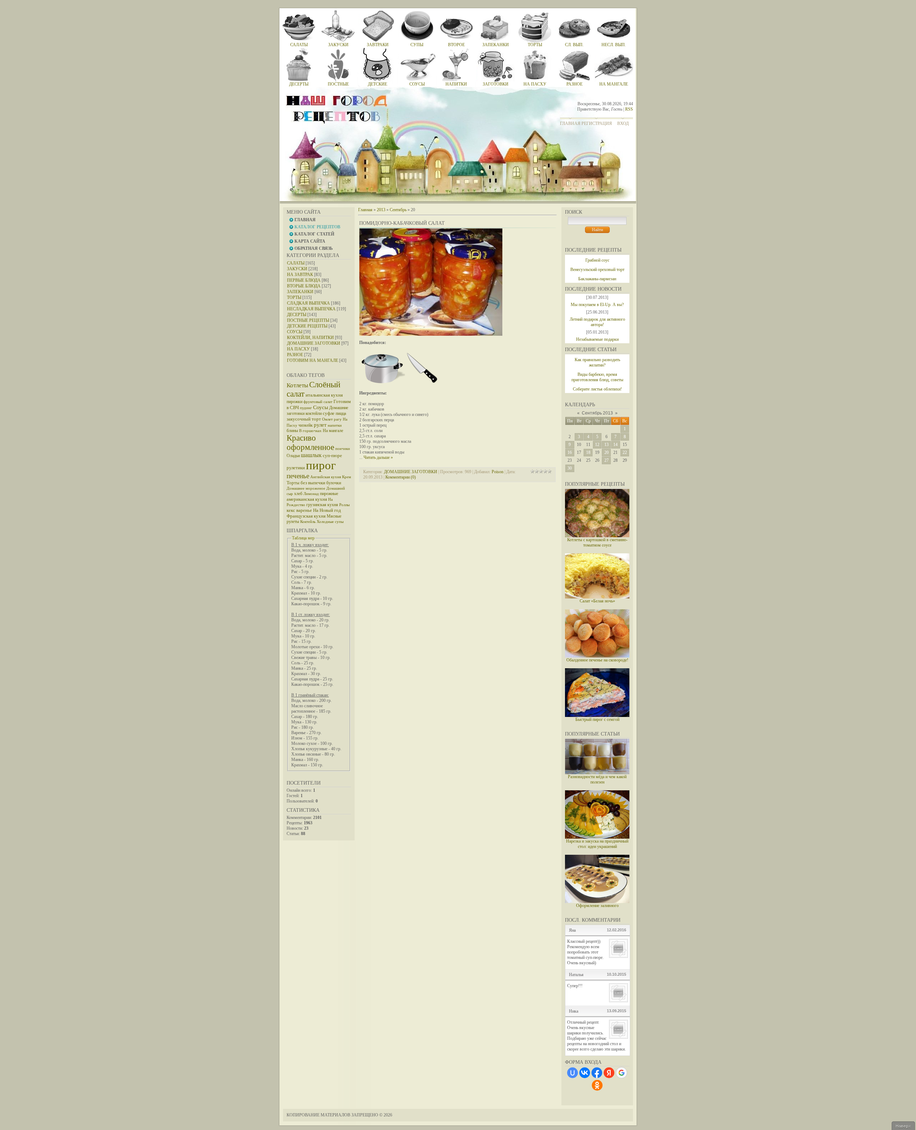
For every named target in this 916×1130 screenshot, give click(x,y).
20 (606, 452)
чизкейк (305, 425)
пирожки (294, 401)
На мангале (333, 430)
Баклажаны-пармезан (597, 278)
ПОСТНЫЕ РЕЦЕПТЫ (308, 320)
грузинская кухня (322, 504)
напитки (335, 425)
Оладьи (293, 455)
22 (625, 452)
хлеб (298, 493)
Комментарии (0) (400, 477)
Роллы (344, 505)
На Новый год (327, 510)
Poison (497, 471)
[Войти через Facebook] (596, 1072)
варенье (304, 510)
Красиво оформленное (310, 442)
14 (615, 444)
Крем (346, 477)
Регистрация (596, 123)
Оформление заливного (597, 905)
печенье (298, 476)
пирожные (329, 493)
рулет (320, 425)
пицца (341, 413)
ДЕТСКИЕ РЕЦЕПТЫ (307, 326)
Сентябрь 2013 (597, 413)
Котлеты (297, 385)
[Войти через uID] (572, 1072)
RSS (629, 109)
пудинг (306, 408)
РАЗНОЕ (295, 354)
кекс (291, 510)
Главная (570, 123)
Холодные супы (330, 522)
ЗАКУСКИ (297, 268)
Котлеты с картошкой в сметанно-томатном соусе (597, 542)
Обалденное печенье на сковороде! (597, 660)
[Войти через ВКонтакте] (584, 1072)
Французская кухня (306, 516)
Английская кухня (325, 477)
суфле (329, 413)
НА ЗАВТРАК (300, 274)
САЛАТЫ (295, 263)
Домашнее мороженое (306, 488)
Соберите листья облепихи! (597, 389)
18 (588, 452)
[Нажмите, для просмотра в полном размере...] (430, 334)
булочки (333, 482)
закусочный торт (304, 419)
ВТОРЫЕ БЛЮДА (304, 285)
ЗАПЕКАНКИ (300, 291)
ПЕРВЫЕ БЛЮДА (304, 280)
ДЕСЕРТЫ (296, 314)
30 (569, 468)
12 (597, 444)
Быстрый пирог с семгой (597, 719)
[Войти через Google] (621, 1072)
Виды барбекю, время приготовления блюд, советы (597, 377)
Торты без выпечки (306, 482)
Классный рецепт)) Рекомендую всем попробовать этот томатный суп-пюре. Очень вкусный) (585, 952)
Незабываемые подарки (597, 339)
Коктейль (308, 522)
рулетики (296, 467)
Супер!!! (575, 985)
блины (292, 430)
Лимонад (311, 494)
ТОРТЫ (294, 297)
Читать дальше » (378, 457)
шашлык (311, 455)
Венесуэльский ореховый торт (597, 269)
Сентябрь (398, 209)
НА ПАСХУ (298, 348)
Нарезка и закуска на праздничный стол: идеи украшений (597, 844)
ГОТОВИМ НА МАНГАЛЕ (312, 360)
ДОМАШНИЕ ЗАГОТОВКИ (313, 343)
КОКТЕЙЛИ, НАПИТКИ (310, 337)
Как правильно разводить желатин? (597, 362)
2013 (381, 209)
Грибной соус (597, 260)
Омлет (327, 419)
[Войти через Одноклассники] (597, 1085)
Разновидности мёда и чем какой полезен (597, 779)
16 (569, 452)
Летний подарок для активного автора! (597, 322)
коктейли (314, 413)
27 (606, 460)
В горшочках (310, 431)
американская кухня (307, 499)
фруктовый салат (317, 402)
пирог (321, 465)
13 (606, 444)
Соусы (320, 407)
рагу (338, 419)
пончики (342, 449)
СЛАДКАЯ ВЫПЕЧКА (308, 303)
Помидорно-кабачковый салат (402, 223)
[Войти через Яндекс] (609, 1072)
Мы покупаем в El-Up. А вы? (597, 304)
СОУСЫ (294, 331)
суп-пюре (332, 455)
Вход (623, 123)
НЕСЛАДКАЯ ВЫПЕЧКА (311, 308)
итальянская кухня (324, 395)
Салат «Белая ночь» (597, 600)
